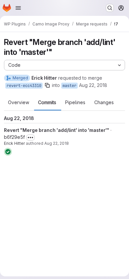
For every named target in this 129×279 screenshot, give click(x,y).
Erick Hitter (14, 143)
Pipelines (75, 102)
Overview (18, 102)
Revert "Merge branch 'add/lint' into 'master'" (56, 130)
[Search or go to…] (110, 8)
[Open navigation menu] (18, 8)
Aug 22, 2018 (93, 85)
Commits (47, 102)
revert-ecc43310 (24, 85)
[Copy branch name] (47, 85)
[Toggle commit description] (30, 137)
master (69, 85)
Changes (104, 102)
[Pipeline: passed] (8, 152)
